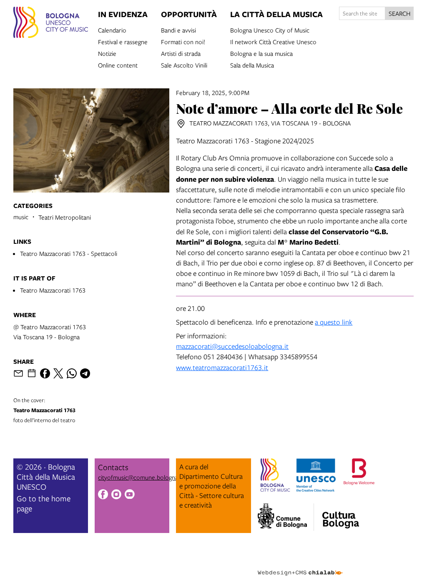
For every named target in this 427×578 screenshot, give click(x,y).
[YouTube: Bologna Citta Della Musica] (130, 495)
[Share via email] (18, 373)
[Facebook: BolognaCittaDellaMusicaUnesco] (103, 495)
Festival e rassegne (123, 41)
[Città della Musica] (341, 514)
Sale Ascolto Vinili (184, 64)
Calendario (112, 29)
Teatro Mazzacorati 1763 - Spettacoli (68, 253)
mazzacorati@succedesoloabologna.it (232, 346)
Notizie (107, 53)
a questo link (333, 322)
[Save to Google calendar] (32, 373)
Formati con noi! (183, 41)
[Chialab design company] (300, 566)
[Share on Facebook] (45, 373)
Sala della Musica (252, 64)
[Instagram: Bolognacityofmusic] (116, 495)
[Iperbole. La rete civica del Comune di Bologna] (286, 517)
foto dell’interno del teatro (44, 410)
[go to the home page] (50, 23)
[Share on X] (58, 373)
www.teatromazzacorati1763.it (222, 367)
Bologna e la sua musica (261, 53)
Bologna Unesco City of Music (269, 29)
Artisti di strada (181, 53)
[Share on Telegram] (85, 373)
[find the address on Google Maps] (181, 124)
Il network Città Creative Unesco (273, 41)
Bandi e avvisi (178, 29)
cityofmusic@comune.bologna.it (140, 477)
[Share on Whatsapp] (72, 373)
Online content (118, 64)
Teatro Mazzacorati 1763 (52, 290)
